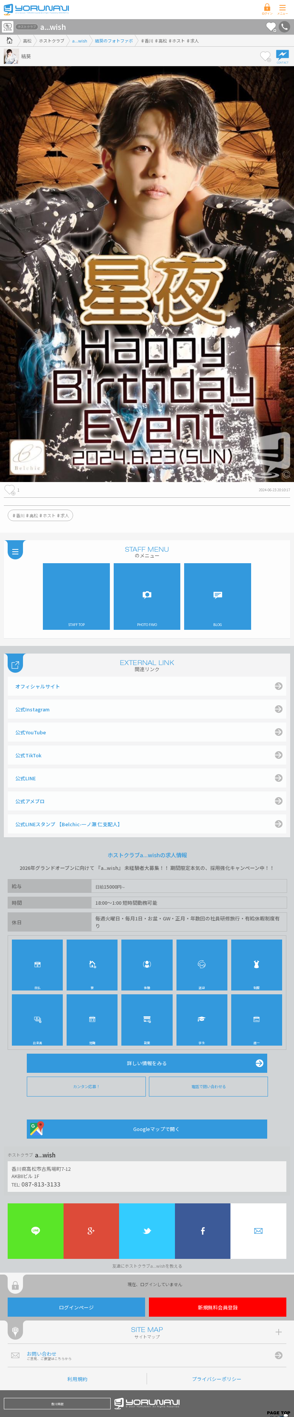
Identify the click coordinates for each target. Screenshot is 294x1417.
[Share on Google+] (91, 1231)
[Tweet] (147, 1231)
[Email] (258, 1231)
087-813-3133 (40, 1184)
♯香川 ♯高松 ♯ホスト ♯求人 (40, 515)
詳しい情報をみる (147, 1063)
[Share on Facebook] (203, 1231)
